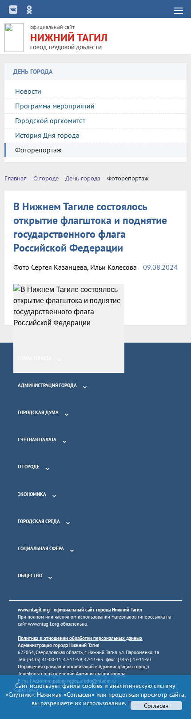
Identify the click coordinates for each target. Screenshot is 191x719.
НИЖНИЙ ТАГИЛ (68, 37)
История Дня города (47, 135)
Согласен (156, 706)
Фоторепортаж (38, 149)
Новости (28, 91)
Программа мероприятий (55, 105)
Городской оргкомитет (50, 120)
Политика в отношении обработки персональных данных (80, 638)
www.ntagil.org (34, 610)
